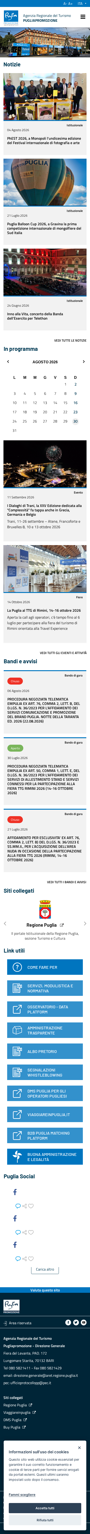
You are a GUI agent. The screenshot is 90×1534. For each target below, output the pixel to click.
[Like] (31, 1205)
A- (65, 3)
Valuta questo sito (45, 1290)
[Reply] (18, 1205)
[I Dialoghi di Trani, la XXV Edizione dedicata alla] (45, 463)
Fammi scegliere (22, 1495)
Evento (78, 492)
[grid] (45, 405)
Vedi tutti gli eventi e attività (63, 652)
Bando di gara (74, 675)
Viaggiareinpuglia (16, 1412)
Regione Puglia (42, 924)
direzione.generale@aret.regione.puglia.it (46, 1375)
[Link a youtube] (84, 1322)
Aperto (15, 748)
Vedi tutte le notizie (70, 340)
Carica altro (45, 1269)
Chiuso (15, 681)
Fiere (79, 597)
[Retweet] (25, 1205)
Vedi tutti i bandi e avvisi (66, 882)
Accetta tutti (45, 1508)
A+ (70, 3)
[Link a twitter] (76, 1322)
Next (85, 922)
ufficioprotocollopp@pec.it (30, 1383)
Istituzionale (75, 125)
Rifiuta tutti (45, 1520)
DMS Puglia (12, 1420)
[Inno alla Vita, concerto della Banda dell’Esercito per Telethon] (45, 272)
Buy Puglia (11, 1427)
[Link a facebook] (68, 1322)
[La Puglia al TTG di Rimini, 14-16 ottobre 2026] (45, 568)
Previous (5, 922)
